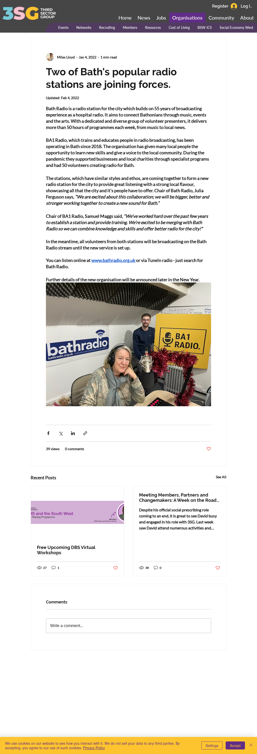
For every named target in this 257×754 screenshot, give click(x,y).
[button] (221, 18)
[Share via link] (85, 433)
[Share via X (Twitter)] (60, 433)
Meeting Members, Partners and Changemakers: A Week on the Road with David (178, 497)
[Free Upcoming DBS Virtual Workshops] (77, 512)
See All (221, 477)
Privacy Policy (94, 747)
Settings (212, 745)
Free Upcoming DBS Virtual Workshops (66, 550)
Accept (235, 745)
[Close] (251, 745)
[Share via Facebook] (48, 433)
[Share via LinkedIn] (73, 433)
